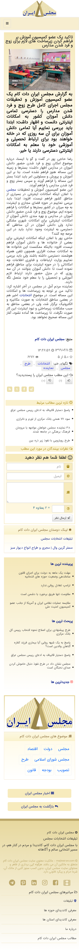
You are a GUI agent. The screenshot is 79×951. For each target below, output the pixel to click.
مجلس (11, 189)
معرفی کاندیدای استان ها (59, 919)
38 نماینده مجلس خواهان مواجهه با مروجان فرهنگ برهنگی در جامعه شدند (43, 430)
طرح (28, 363)
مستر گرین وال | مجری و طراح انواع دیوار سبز (42, 547)
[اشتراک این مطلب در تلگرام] (31, 389)
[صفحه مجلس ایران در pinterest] (23, 884)
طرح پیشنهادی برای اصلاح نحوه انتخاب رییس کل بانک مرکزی (39, 632)
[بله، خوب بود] (68, 380)
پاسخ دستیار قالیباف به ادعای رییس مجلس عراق (40, 410)
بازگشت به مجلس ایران (38, 806)
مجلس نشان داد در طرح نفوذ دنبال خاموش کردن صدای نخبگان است (39, 666)
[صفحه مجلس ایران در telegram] (12, 884)
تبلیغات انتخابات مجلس (57, 538)
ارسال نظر (61, 518)
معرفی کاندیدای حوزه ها (60, 910)
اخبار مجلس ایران (38, 793)
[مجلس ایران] (39, 9)
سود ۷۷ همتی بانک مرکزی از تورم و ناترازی (43, 419)
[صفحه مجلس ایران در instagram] (45, 884)
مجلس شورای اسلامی (51, 760)
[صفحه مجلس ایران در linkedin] (34, 884)
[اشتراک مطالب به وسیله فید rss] (10, 389)
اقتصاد (32, 749)
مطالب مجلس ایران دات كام (57, 938)
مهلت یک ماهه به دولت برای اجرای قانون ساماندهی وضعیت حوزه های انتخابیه (44, 575)
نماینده (48, 368)
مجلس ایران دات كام (50, 339)
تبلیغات (68, 900)
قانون (31, 770)
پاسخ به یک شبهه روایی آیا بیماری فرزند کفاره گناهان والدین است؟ (42, 644)
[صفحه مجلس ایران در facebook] (55, 884)
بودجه (46, 770)
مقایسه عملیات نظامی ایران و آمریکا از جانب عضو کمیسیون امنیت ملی (40, 605)
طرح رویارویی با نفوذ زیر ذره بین (49, 440)
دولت (48, 749)
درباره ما (70, 929)
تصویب (63, 770)
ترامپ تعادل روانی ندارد (55, 585)
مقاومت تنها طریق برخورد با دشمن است (45, 594)
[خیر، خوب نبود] (49, 380)
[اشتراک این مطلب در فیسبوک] (24, 389)
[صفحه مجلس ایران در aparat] (66, 884)
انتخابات (26, 295)
